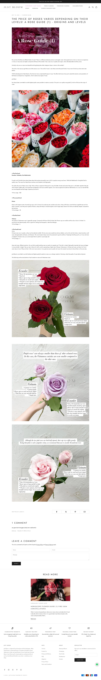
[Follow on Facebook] (4, 670)
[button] (97, 664)
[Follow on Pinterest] (17, 670)
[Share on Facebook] (56, 512)
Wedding (35, 8)
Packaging (61, 651)
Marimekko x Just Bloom (33, 6)
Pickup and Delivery (46, 654)
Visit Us (43, 648)
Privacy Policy (39, 544)
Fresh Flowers (49, 6)
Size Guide (61, 654)
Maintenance (62, 656)
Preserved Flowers (63, 6)
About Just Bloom (63, 648)
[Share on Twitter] (66, 512)
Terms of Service (49, 544)
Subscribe (80, 660)
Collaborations (78, 6)
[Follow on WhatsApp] (21, 670)
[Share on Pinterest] (75, 512)
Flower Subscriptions (48, 8)
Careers (61, 659)
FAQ (43, 656)
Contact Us (44, 651)
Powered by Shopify (21, 675)
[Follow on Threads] (13, 670)
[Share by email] (84, 512)
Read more (33, 618)
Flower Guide (26, 15)
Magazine (44, 659)
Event (27, 8)
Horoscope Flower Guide (39, 603)
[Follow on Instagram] (8, 670)
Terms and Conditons (47, 664)
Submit (16, 563)
